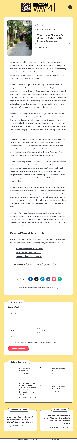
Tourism (59, 264)
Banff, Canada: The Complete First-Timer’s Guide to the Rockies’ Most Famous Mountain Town (27, 388)
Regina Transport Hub (59, 369)
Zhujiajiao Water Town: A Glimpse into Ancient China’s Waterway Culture (20, 419)
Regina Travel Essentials (25, 369)
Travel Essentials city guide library (29, 248)
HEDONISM (55, 440)
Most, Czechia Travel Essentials (28, 252)
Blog (39, 264)
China (49, 264)
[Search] (70, 7)
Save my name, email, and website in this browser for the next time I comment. (34, 342)
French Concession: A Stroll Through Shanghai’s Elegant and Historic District (56, 419)
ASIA (40, 24)
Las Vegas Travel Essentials (59, 388)
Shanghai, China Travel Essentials (29, 256)
